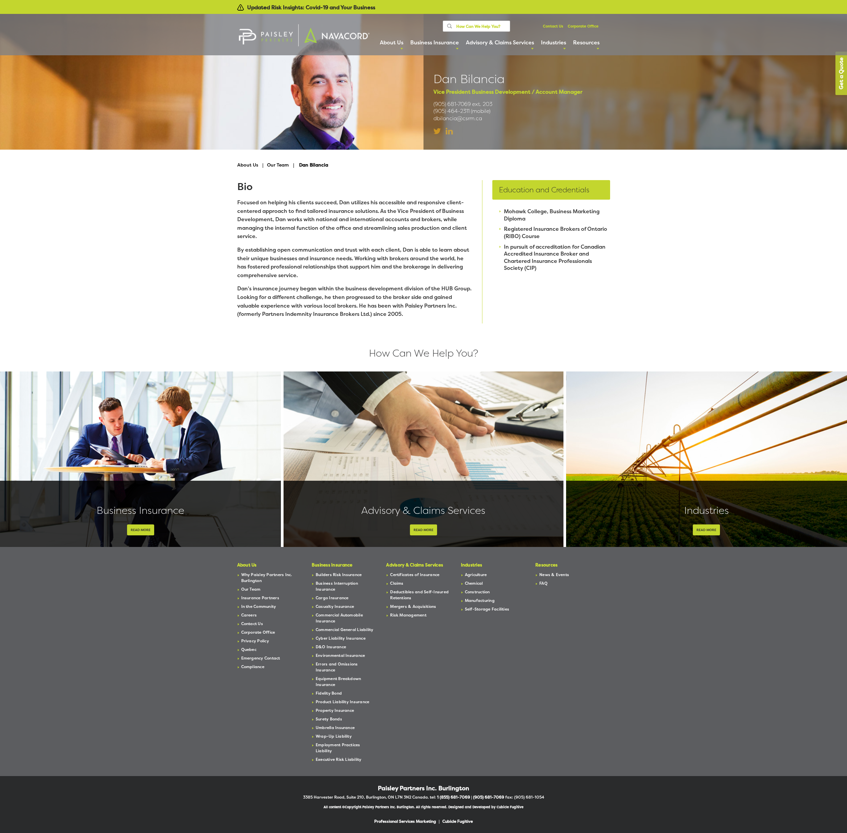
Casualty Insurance (335, 606)
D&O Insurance (331, 647)
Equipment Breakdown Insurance (338, 681)
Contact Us (553, 26)
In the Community (258, 606)
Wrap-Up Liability (334, 736)
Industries (706, 510)
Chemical (474, 583)
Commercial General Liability (345, 629)
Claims (396, 583)
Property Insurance (335, 710)
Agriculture (476, 574)
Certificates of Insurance (414, 574)
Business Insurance (140, 510)
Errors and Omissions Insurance (337, 667)
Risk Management (408, 615)
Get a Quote (841, 73)
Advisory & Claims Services (423, 510)
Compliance (252, 666)
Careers (249, 615)
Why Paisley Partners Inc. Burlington (266, 577)
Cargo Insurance (332, 598)
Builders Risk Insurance (339, 574)
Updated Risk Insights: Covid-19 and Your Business (311, 7)
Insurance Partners (260, 598)
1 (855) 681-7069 (453, 797)
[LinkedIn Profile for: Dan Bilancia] (449, 131)
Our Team (278, 165)
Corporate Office (583, 26)
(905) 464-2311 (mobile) (461, 111)
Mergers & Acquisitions (413, 606)
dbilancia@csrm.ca (457, 118)
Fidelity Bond (329, 693)
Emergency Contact (260, 658)
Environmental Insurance (340, 655)
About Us (247, 165)
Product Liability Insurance (342, 702)
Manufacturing (480, 600)
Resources (546, 565)
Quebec (248, 649)
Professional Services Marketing (405, 821)
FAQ (543, 583)
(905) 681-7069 (488, 797)
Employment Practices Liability (338, 748)
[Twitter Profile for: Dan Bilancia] (437, 131)
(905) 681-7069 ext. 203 (462, 104)
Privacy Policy (255, 641)
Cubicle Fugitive (510, 807)
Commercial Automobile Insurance (339, 618)
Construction (477, 592)
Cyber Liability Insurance (341, 638)
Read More (141, 530)
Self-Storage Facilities (487, 609)
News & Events (554, 574)
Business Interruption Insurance (337, 586)
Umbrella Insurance (335, 727)
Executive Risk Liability (339, 759)
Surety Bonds (329, 719)
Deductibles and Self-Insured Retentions (419, 595)
